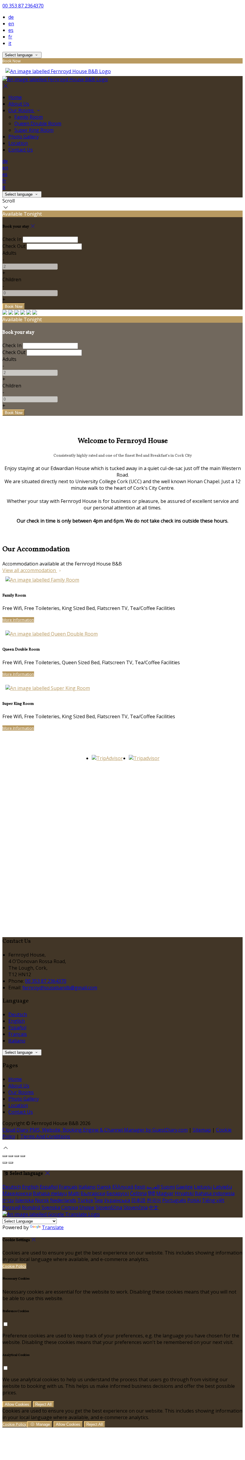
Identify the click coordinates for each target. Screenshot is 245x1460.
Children (11, 279)
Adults (9, 253)
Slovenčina (135, 1207)
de (11, 17)
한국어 (154, 1200)
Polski (194, 1200)
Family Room (28, 117)
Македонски (17, 1193)
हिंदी (151, 1193)
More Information (18, 619)
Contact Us (20, 149)
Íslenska (24, 1200)
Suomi (168, 1187)
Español (17, 1027)
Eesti (139, 1187)
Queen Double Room (37, 123)
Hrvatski (184, 1193)
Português (174, 1200)
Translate (53, 1227)
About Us (18, 104)
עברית (8, 1200)
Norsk (42, 1200)
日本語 (138, 1200)
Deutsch (17, 1014)
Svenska (51, 1207)
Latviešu (222, 1187)
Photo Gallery (23, 136)
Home (15, 97)
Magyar (165, 1193)
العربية (153, 1187)
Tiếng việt (213, 1200)
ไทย (98, 1200)
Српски (69, 1207)
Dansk (104, 1187)
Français (17, 1034)
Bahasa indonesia (215, 1193)
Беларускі (117, 1193)
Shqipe (86, 1207)
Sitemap (202, 1130)
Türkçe (85, 1200)
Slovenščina (109, 1207)
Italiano (16, 1040)
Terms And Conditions (45, 1136)
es (10, 30)
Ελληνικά (122, 1187)
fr (10, 36)
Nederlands (63, 1200)
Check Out (13, 246)
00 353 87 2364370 (23, 5)
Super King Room (33, 130)
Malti (73, 1193)
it (9, 43)
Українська (117, 1200)
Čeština (138, 1193)
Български (93, 1193)
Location (18, 143)
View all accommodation (29, 570)
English (16, 1021)
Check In (12, 239)
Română (31, 1207)
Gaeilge (184, 1187)
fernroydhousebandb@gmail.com (59, 987)
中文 (153, 1207)
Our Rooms (21, 110)
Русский (11, 1207)
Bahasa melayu (50, 1193)
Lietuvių (203, 1187)
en (11, 23)
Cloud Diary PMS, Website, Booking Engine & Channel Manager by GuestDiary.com (95, 1130)
